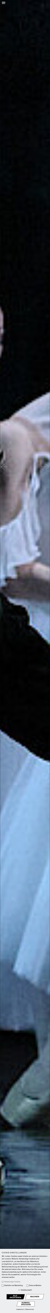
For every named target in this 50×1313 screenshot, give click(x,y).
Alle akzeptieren (15, 1297)
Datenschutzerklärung (10, 1272)
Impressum (20, 1309)
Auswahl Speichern (26, 1304)
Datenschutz (29, 1309)
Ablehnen (34, 1297)
